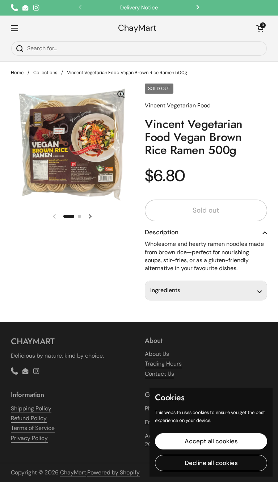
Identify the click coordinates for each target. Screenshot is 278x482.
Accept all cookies (211, 441)
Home (17, 72)
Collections (45, 72)
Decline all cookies (211, 463)
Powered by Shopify (113, 472)
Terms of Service (33, 428)
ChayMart (137, 28)
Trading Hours (163, 363)
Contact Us (159, 374)
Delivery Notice (139, 7)
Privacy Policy (29, 438)
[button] (260, 28)
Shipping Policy (31, 408)
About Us (157, 354)
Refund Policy (29, 418)
